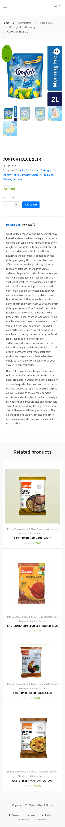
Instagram (32, 815)
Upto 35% (28, 529)
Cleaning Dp (22, 170)
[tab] (13, 226)
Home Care (46, 22)
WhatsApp (41, 820)
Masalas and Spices (28, 533)
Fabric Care (18, 175)
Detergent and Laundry (22, 27)
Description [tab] (13, 225)
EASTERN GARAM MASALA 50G (32, 538)
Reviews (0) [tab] (29, 225)
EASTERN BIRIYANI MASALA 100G (32, 780)
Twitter (48, 815)
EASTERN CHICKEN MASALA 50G (32, 693)
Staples (19, 529)
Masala (10, 529)
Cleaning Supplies (12, 179)
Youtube (25, 820)
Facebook (15, 815)
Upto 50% (28, 617)
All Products (25, 22)
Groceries (52, 529)
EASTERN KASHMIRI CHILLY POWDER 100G (32, 625)
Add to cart (31, 204)
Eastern (43, 533)
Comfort (35, 170)
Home (6, 22)
